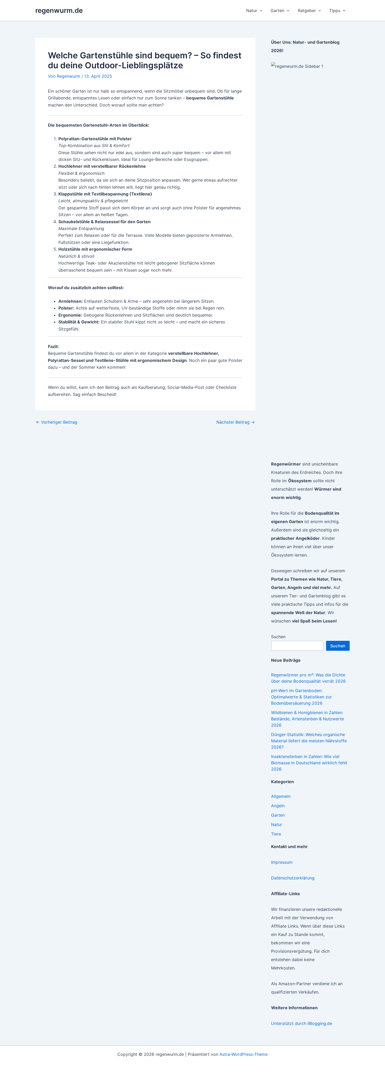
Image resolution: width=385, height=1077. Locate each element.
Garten (278, 815)
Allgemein (280, 796)
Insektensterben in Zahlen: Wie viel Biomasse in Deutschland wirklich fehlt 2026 (309, 763)
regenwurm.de (59, 10)
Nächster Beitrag (235, 422)
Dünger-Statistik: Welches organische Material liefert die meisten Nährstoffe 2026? (309, 741)
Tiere (276, 834)
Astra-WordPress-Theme (243, 1054)
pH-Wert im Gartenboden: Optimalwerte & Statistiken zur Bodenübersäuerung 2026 (301, 697)
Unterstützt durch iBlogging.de (301, 1023)
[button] (259, 10)
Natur (276, 824)
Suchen (278, 636)
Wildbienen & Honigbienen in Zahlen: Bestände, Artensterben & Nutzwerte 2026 (307, 719)
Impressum (282, 862)
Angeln (278, 805)
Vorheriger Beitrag (56, 422)
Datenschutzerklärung (293, 877)
